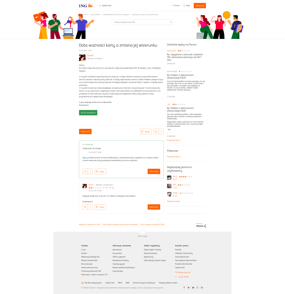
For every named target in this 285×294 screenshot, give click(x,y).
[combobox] (142, 22)
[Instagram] (197, 288)
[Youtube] (193, 288)
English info (109, 283)
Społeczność (107, 5)
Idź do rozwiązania (88, 113)
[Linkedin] (202, 288)
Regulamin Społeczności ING (89, 224)
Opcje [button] (147, 132)
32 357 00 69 (183, 277)
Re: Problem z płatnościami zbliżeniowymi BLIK (180, 76)
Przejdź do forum (173, 140)
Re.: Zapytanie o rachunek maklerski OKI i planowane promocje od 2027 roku (185, 57)
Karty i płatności (95, 14)
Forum (177, 5)
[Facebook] (184, 288)
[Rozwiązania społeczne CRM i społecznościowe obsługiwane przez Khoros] (201, 225)
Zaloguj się (200, 5)
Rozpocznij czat (184, 272)
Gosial (90, 55)
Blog (188, 5)
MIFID (120, 283)
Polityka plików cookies (168, 283)
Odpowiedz (85, 131)
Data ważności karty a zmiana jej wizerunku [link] (145, 14)
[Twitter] (188, 288)
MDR (127, 283)
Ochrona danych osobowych (144, 283)
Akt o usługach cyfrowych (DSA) (152, 224)
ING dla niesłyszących (93, 283)
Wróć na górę (142, 236)
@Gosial (85, 157)
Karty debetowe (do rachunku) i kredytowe (116, 14)
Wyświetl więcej (173, 201)
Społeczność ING (80, 14)
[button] (156, 131)
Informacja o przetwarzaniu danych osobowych (120, 224)
